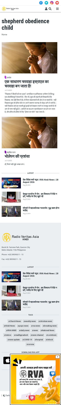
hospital (39, 340)
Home (4, 34)
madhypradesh (21, 335)
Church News (15, 321)
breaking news (50, 326)
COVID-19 (28, 340)
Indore (8, 335)
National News (48, 330)
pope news (23, 326)
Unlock (50, 340)
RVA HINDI (12, 330)
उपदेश (9, 78)
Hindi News (10, 326)
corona (31, 344)
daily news (24, 330)
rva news (36, 326)
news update (14, 340)
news (35, 330)
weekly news (30, 321)
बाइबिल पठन (11, 152)
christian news (46, 321)
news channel (38, 335)
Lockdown (52, 335)
